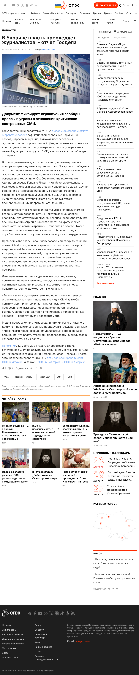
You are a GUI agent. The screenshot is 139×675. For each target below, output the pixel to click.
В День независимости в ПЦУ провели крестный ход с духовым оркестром (45, 432)
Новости (6, 21)
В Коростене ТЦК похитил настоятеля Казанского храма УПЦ (114, 188)
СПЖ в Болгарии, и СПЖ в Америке (62, 362)
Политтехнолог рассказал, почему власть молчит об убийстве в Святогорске (113, 157)
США (129, 13)
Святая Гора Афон (53, 13)
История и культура (13, 639)
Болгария (71, 13)
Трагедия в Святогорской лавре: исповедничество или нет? (113, 438)
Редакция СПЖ (48, 49)
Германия (85, 13)
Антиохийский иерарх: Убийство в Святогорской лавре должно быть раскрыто (115, 389)
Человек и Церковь (12, 634)
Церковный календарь (111, 453)
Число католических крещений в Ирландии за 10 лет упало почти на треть (113, 123)
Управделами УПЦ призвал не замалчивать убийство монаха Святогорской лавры (114, 255)
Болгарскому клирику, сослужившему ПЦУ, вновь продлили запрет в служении (114, 81)
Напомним (9, 345)
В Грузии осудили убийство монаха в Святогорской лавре (44, 475)
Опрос (38, 625)
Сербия (119, 13)
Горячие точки (105, 504)
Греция (97, 13)
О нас (38, 651)
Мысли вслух (9, 648)
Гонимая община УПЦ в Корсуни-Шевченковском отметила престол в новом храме (15, 432)
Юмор (98, 553)
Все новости (104, 283)
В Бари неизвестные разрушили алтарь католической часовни (110, 172)
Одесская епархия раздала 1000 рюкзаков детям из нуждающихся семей (113, 96)
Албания (35, 13)
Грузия (108, 13)
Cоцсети (39, 629)
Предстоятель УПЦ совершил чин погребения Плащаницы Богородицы (114, 240)
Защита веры (9, 629)
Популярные (119, 37)
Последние (103, 37)
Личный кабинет (43, 646)
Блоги (126, 21)
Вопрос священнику (13, 643)
